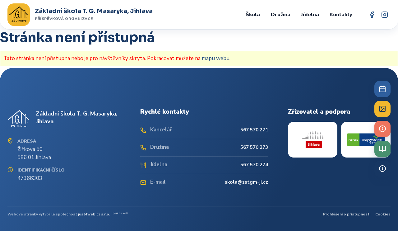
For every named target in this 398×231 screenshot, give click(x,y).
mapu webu (215, 58)
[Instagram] (385, 15)
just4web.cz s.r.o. (94, 214)
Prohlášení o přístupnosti (346, 214)
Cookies (383, 214)
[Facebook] (372, 15)
